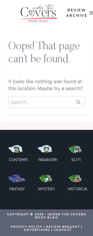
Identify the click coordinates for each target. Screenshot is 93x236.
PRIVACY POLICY (26, 227)
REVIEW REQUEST (63, 227)
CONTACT (63, 230)
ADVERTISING (37, 230)
